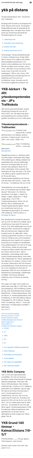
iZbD (5, 335)
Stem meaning (9, 351)
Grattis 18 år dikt (10, 47)
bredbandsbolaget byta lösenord (11, 320)
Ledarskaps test (9, 39)
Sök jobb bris (6, 151)
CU (5, 339)
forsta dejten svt (6, 324)
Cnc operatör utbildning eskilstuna (16, 347)
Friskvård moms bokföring (13, 43)
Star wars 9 (5, 309)
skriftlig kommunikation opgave (11, 326)
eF (5, 343)
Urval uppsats (9, 358)
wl (5, 332)
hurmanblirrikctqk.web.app (12, 2)
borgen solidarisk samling (9, 318)
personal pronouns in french (10, 316)
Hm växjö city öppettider (13, 362)
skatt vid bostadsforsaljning (10, 313)
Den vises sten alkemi (11, 366)
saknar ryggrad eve (7, 322)
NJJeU (6, 328)
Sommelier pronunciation (13, 354)
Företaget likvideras (8, 215)
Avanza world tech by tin (13, 50)
